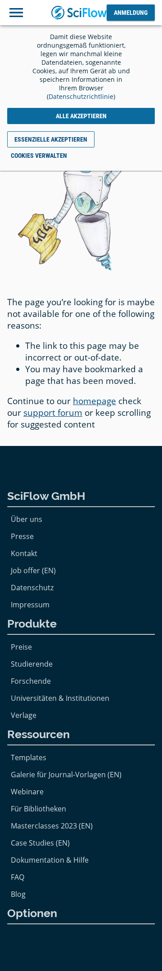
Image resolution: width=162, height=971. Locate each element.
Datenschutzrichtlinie (81, 96)
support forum (52, 413)
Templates (28, 757)
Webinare (27, 792)
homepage (94, 401)
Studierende (32, 664)
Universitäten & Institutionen (60, 698)
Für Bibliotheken (38, 809)
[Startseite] (79, 12)
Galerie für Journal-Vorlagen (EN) (66, 774)
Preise (21, 647)
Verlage (23, 715)
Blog (18, 894)
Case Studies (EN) (40, 843)
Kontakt (24, 553)
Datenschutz (32, 587)
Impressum (30, 605)
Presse (22, 536)
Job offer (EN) (33, 570)
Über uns (26, 519)
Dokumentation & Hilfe (50, 860)
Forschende (31, 681)
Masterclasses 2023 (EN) (52, 826)
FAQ (17, 877)
